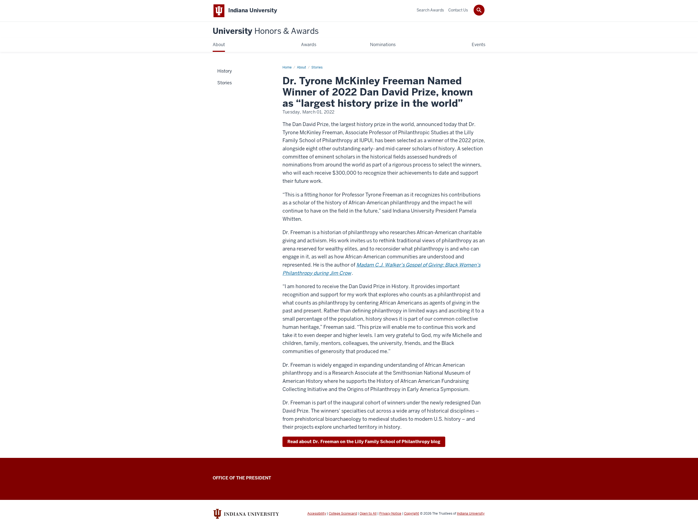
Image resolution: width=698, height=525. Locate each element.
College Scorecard (343, 513)
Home (287, 67)
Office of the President (242, 478)
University (266, 31)
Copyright (411, 513)
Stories (317, 67)
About (301, 67)
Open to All (368, 513)
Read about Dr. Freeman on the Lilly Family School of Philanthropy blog (363, 442)
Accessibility (316, 513)
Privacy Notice (390, 513)
